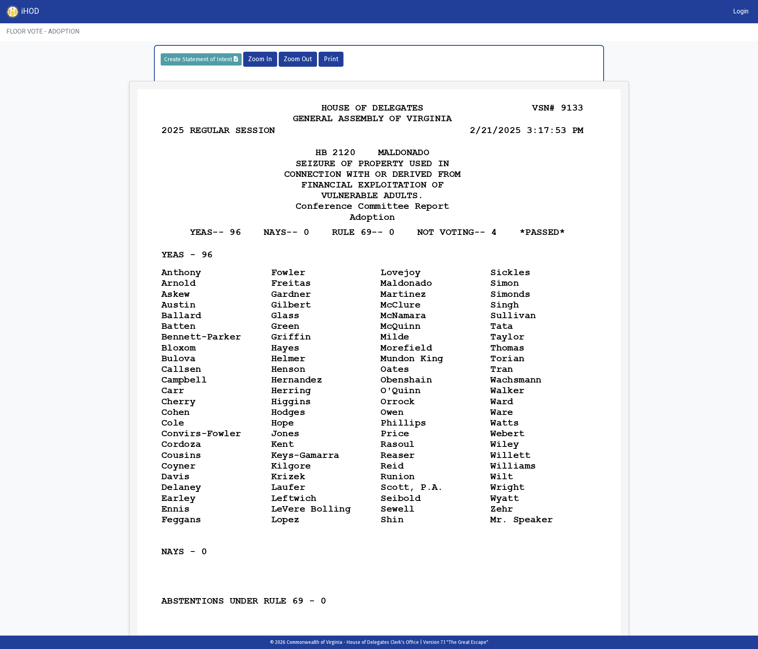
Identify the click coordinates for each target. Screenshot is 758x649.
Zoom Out (298, 59)
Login (741, 11)
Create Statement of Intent (199, 59)
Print (331, 59)
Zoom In (260, 59)
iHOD (29, 11)
